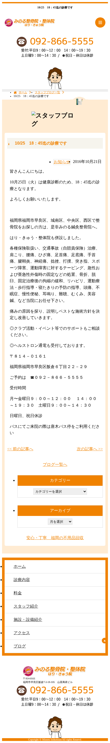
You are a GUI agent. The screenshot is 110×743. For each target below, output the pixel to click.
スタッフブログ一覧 (47, 92)
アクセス (22, 633)
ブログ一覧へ (55, 464)
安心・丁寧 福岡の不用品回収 (55, 538)
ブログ (20, 646)
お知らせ (62, 162)
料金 (18, 593)
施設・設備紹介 (28, 619)
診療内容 (22, 579)
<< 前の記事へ (20, 449)
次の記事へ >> (90, 449)
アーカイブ (60, 510)
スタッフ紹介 (26, 606)
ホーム (23, 92)
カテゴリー (60, 480)
